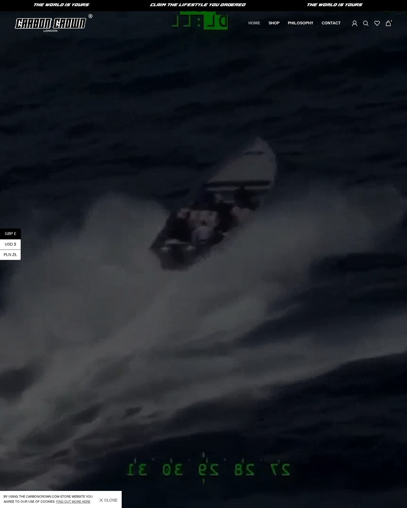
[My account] (354, 23)
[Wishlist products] (377, 23)
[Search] (365, 23)
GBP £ (13, 234)
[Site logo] (53, 23)
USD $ (13, 244)
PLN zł (12, 254)
